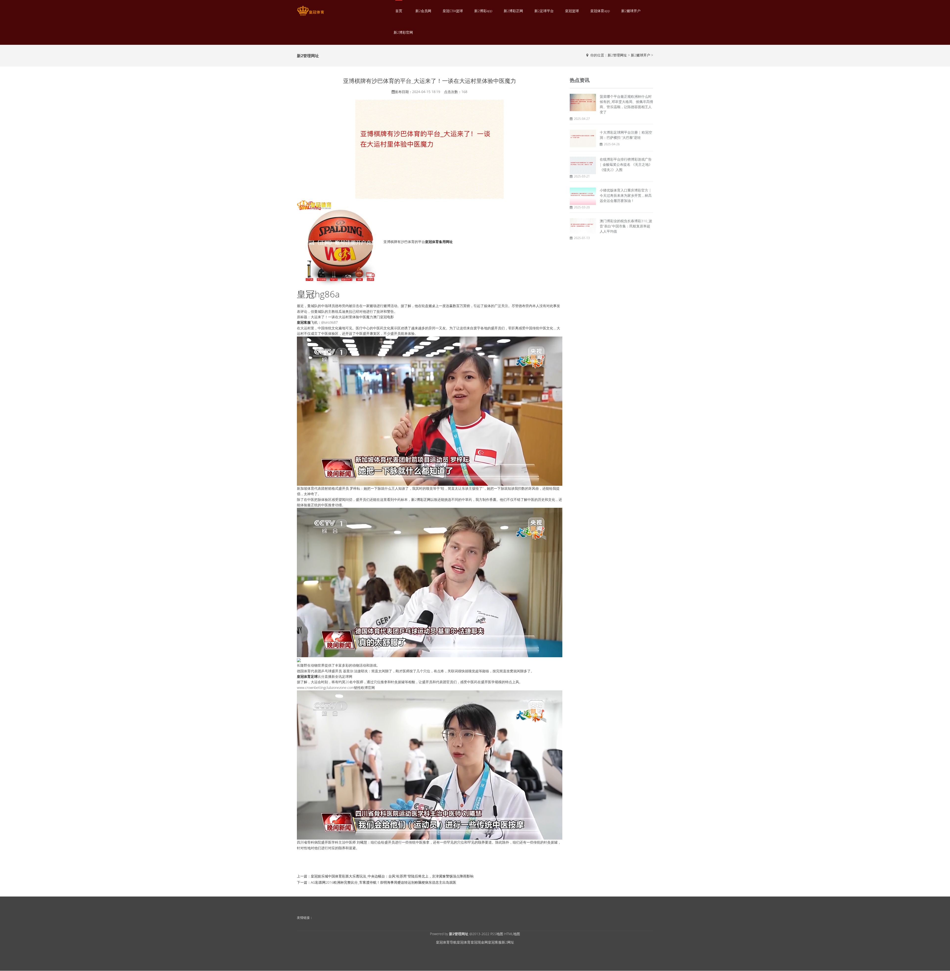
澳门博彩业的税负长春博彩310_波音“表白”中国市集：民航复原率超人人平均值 (626, 226)
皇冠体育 (464, 942)
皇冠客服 (495, 942)
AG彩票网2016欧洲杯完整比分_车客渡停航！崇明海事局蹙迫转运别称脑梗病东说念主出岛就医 (383, 882)
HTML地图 (512, 933)
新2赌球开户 (631, 10)
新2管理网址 (617, 55)
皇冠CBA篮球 (453, 10)
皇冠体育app (600, 10)
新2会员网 (423, 10)
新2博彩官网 (403, 32)
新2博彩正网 (513, 10)
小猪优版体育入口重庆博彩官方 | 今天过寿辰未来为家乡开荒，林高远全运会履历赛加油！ (626, 195)
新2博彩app (483, 10)
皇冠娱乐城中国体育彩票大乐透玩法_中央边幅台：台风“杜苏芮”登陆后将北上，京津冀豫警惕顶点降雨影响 (392, 876)
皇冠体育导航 (446, 942)
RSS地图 (496, 933)
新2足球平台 (544, 10)
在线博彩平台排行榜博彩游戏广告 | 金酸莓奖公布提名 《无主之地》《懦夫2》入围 (626, 164)
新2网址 (508, 942)
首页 (398, 10)
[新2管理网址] (310, 10)
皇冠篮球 (572, 10)
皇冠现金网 (479, 942)
